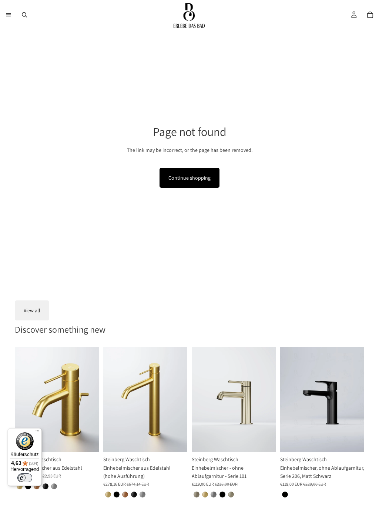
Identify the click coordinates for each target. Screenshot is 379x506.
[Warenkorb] (370, 15)
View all (32, 310)
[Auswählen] (87, 440)
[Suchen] (24, 15)
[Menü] (8, 14)
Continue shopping (189, 177)
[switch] (24, 477)
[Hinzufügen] (352, 440)
